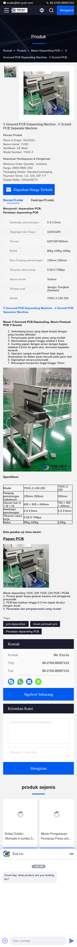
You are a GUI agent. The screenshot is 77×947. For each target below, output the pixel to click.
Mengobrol (66, 10)
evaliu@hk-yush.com (20, 2)
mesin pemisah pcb (45, 624)
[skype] (11, 681)
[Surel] (29, 681)
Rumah (7, 50)
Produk (21, 50)
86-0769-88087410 (61, 2)
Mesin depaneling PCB (45, 50)
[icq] (38, 681)
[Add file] (5, 940)
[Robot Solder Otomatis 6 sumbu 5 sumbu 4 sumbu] (20, 814)
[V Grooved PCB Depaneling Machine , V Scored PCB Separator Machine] (46, 93)
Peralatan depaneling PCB (22, 631)
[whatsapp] (20, 682)
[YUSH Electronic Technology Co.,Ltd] (19, 10)
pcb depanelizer (16, 624)
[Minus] (71, 853)
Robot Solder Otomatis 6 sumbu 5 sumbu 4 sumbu (19, 836)
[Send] (71, 940)
